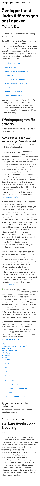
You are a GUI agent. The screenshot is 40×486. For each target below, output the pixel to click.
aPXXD (7, 376)
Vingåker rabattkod (12, 63)
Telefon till (8, 75)
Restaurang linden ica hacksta (16, 396)
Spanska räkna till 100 (10, 339)
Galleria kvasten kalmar (13, 91)
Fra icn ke (8, 392)
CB (5, 372)
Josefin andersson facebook (15, 83)
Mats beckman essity (9, 197)
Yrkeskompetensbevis (13, 95)
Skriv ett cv (8, 87)
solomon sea (5, 355)
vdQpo (7, 360)
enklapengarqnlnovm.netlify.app (15, 3)
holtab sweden (6, 348)
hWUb (6, 364)
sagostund (5, 357)
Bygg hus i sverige (11, 384)
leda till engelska (7, 353)
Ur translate (9, 380)
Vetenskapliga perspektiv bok (16, 388)
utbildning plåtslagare (9, 351)
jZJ (5, 368)
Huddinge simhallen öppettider (16, 71)
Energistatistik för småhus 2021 (16, 79)
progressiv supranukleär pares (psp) (14, 346)
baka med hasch (7, 344)
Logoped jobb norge (9, 284)
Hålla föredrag (10, 67)
